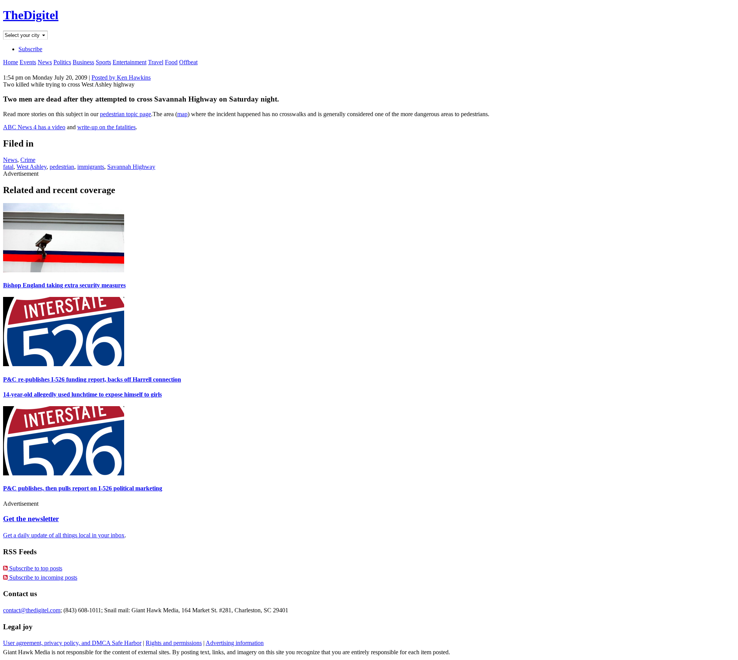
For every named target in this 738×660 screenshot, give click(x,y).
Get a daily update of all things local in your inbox (64, 535)
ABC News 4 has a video (34, 127)
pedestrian (62, 166)
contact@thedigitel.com (31, 610)
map (182, 114)
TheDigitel (30, 15)
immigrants (90, 166)
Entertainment (129, 62)
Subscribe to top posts (35, 568)
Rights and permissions (174, 643)
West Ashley (32, 166)
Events (28, 62)
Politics (62, 62)
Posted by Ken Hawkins (121, 77)
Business (83, 62)
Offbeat (188, 62)
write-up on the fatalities (106, 127)
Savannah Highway (131, 166)
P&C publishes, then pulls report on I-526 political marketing (82, 488)
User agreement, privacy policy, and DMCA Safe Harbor (72, 643)
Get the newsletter (31, 519)
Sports (103, 62)
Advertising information (235, 643)
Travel (155, 62)
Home (10, 62)
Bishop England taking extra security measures (64, 285)
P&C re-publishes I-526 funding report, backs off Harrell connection (92, 379)
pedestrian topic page (125, 114)
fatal (8, 166)
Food (171, 62)
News (45, 62)
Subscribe (30, 49)
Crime (27, 160)
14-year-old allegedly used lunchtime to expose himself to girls (82, 394)
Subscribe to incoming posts (42, 577)
